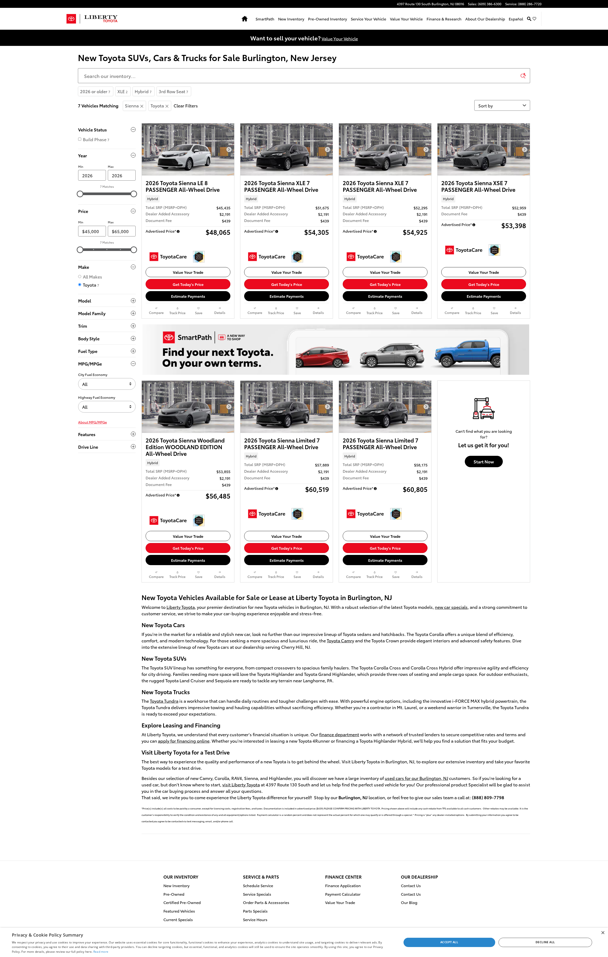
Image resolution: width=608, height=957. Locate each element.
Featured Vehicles (179, 911)
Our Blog (409, 902)
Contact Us (411, 885)
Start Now (484, 461)
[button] (188, 199)
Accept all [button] (449, 942)
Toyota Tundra (164, 701)
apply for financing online (183, 741)
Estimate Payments (188, 296)
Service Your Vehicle (368, 18)
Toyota (157, 105)
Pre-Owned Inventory (327, 18)
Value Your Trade (188, 272)
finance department (339, 734)
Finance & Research (444, 18)
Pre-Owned (173, 894)
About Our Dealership (485, 18)
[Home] (73, 19)
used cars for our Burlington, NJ (416, 778)
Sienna (132, 105)
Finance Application (343, 885)
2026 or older (95, 91)
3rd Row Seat (173, 91)
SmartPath (265, 18)
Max (111, 166)
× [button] (602, 933)
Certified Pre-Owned (182, 902)
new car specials (451, 607)
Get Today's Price (188, 284)
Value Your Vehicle (406, 18)
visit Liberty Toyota (241, 784)
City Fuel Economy (92, 374)
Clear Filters (186, 105)
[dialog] (304, 942)
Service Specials (257, 894)
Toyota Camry (340, 640)
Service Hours (255, 919)
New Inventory (291, 18)
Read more (101, 952)
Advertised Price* (161, 231)
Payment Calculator (343, 894)
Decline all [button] (545, 942)
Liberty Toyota (180, 607)
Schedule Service (258, 885)
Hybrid (143, 91)
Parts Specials (255, 911)
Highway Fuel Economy (96, 397)
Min (80, 166)
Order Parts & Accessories (266, 902)
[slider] (80, 194)
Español (516, 18)
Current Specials (178, 919)
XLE (122, 91)
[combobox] (107, 384)
